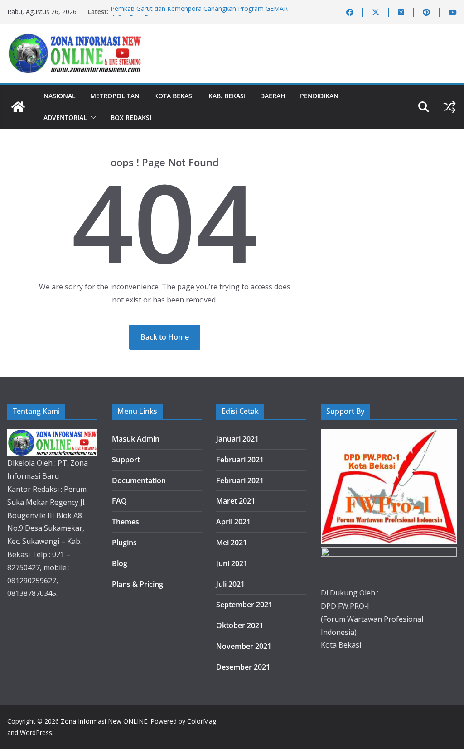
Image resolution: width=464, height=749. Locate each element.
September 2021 (244, 605)
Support (126, 460)
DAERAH (272, 95)
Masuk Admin (136, 439)
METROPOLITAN (115, 95)
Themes (125, 522)
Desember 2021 (243, 667)
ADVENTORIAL (65, 117)
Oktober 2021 (239, 625)
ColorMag (201, 721)
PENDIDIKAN (319, 95)
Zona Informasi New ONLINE (104, 721)
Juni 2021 (231, 563)
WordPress (36, 732)
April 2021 (233, 522)
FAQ (119, 501)
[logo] (52, 435)
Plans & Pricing (137, 584)
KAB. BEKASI (227, 95)
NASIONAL (60, 95)
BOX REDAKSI (131, 117)
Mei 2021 (231, 542)
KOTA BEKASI (174, 95)
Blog (119, 563)
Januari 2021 (237, 439)
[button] (91, 117)
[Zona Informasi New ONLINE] (18, 107)
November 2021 (243, 646)
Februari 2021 (240, 460)
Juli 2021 (230, 584)
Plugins (124, 542)
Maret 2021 (235, 501)
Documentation (139, 480)
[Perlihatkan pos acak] (449, 107)
